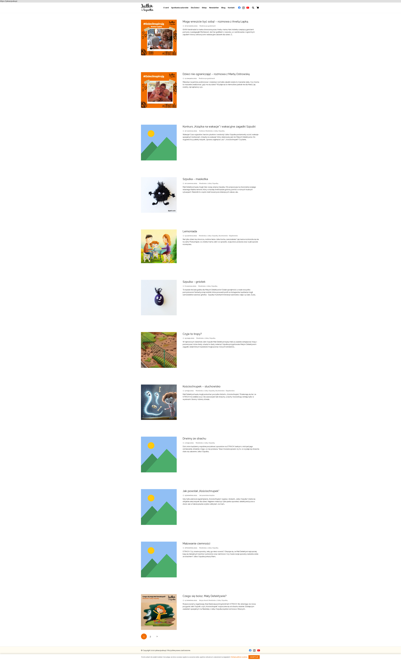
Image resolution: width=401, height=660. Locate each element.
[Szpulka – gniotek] (159, 297)
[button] (253, 7)
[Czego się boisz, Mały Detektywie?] (159, 612)
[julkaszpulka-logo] (147, 8)
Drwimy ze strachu (194, 438)
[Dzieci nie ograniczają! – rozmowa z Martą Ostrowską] (159, 90)
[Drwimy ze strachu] (159, 454)
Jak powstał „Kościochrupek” (201, 491)
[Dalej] (157, 636)
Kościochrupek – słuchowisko (201, 386)
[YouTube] (247, 7)
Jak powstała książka (206, 495)
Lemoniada (190, 231)
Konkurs (202, 131)
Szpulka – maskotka (195, 179)
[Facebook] (239, 7)
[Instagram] (243, 7)
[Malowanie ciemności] (159, 559)
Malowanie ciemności (196, 543)
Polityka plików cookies (239, 657)
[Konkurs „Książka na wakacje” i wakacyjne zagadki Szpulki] (159, 142)
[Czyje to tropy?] (159, 350)
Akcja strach (203, 600)
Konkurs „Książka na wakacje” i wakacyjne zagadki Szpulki (219, 126)
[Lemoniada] (159, 246)
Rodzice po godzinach (208, 26)
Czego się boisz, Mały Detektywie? (205, 596)
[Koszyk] (257, 8)
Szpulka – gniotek (194, 281)
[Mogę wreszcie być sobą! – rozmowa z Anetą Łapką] (159, 37)
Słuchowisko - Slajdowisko (228, 236)
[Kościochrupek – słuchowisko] (159, 402)
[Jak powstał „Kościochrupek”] (159, 507)
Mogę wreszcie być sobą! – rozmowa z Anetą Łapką (215, 21)
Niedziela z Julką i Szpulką (215, 131)
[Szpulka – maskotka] (159, 195)
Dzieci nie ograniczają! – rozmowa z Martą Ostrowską (216, 74)
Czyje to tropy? (192, 333)
